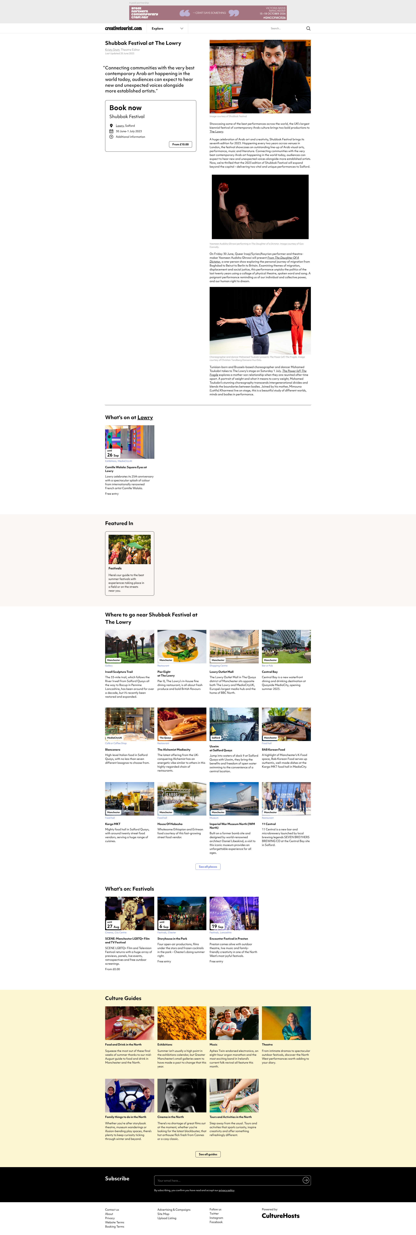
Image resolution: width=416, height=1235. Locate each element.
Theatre (267, 1044)
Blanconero (112, 749)
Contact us (112, 1209)
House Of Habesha (169, 824)
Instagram (216, 1217)
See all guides (208, 1154)
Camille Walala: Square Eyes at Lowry (126, 469)
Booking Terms (114, 1226)
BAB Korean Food (273, 749)
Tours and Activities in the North (231, 1117)
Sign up (306, 1180)
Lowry (120, 125)
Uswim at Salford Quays (221, 748)
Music (213, 1044)
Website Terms (114, 1222)
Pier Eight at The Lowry (166, 673)
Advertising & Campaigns (173, 1209)
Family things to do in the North (125, 1117)
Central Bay (270, 672)
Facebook (216, 1222)
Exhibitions (164, 1044)
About (109, 1213)
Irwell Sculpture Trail (119, 672)
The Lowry (216, 131)
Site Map (163, 1213)
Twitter (214, 1213)
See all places (208, 866)
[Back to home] (123, 29)
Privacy (110, 1218)
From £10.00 (180, 144)
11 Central (269, 824)
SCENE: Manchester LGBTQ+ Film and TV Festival (127, 940)
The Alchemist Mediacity (173, 749)
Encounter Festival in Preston (229, 938)
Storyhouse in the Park (172, 938)
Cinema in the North (170, 1117)
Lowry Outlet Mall (222, 672)
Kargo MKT (112, 824)
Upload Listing (166, 1218)
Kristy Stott (112, 49)
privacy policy (226, 1190)
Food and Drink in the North (123, 1044)
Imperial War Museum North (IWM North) (232, 826)
